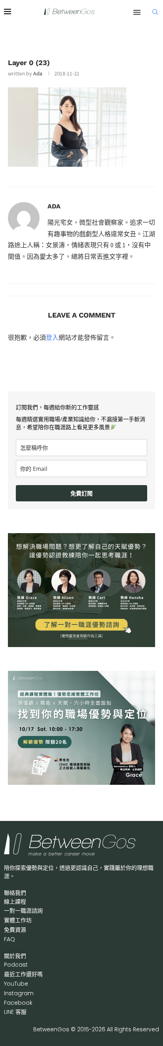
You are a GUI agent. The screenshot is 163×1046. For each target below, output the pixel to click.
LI (15, 1012)
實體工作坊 (18, 920)
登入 (52, 337)
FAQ (9, 939)
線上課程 (15, 901)
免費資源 (15, 930)
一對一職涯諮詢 (23, 911)
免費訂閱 (81, 493)
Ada (37, 73)
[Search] (155, 11)
